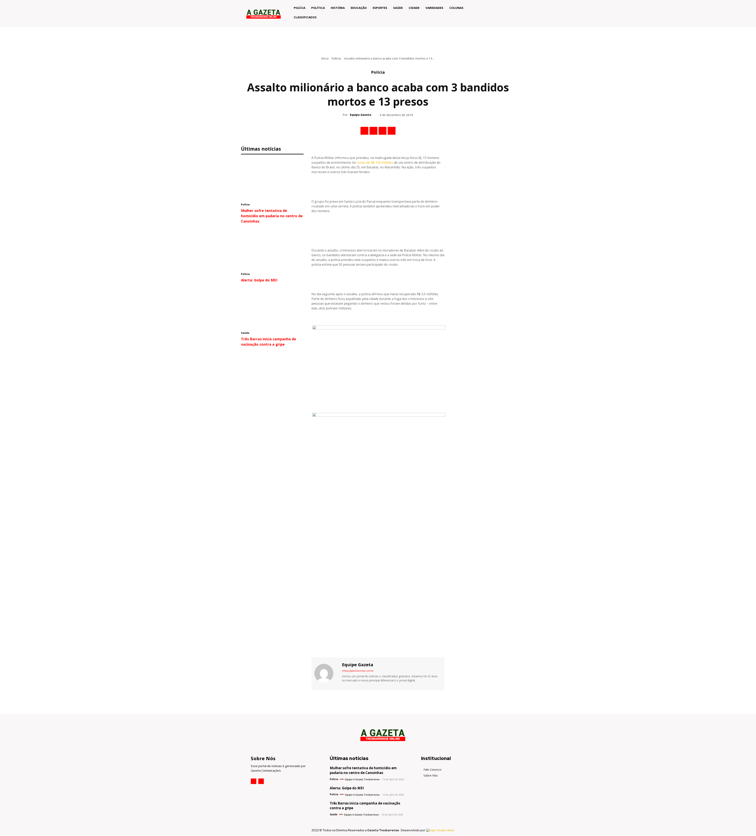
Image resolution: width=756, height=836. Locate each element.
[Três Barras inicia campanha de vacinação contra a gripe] (272, 308)
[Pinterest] (382, 131)
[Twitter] (373, 131)
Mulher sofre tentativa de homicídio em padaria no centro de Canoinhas (272, 216)
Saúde (245, 333)
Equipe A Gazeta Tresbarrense (362, 779)
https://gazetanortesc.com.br (357, 670)
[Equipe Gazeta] (326, 673)
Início (325, 58)
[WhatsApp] (392, 131)
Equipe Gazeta (360, 115)
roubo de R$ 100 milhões (375, 162)
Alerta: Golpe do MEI (259, 280)
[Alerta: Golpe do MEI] (272, 249)
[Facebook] (364, 131)
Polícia (336, 58)
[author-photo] (342, 779)
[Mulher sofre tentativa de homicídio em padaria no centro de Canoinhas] (272, 179)
